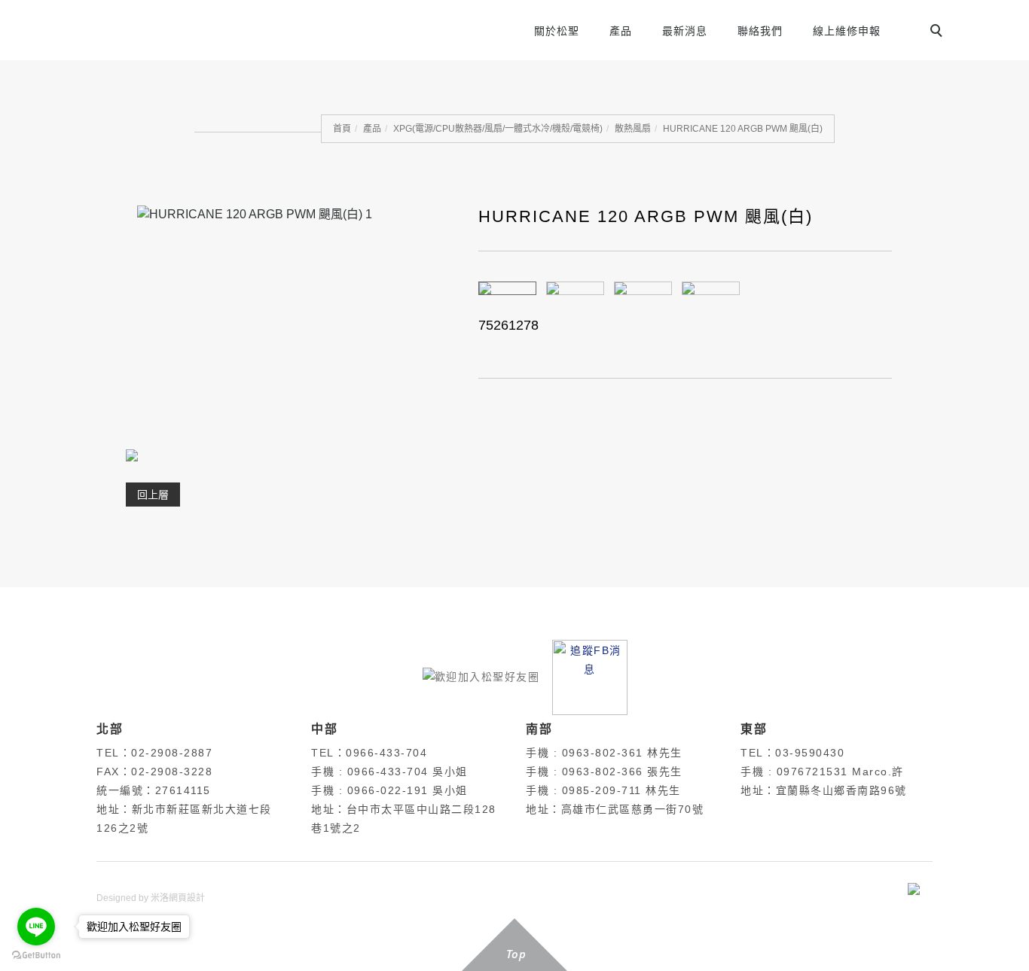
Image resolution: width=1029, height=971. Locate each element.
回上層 (153, 495)
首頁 (342, 128)
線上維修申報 (847, 31)
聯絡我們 (760, 31)
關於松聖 (556, 31)
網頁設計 (187, 898)
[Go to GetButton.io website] (36, 955)
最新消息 (684, 31)
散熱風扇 (633, 128)
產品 (620, 31)
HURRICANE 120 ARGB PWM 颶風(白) (743, 128)
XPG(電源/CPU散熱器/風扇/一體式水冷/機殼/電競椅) (498, 128)
